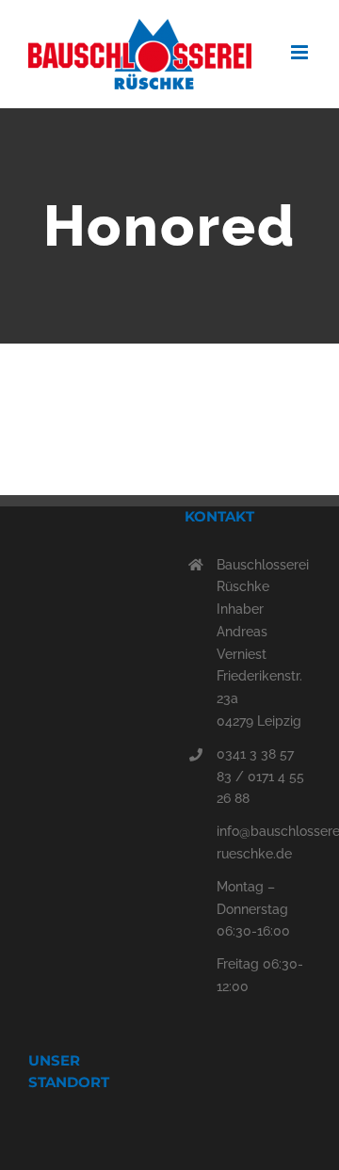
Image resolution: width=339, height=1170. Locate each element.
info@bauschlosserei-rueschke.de (264, 842)
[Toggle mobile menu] (301, 52)
